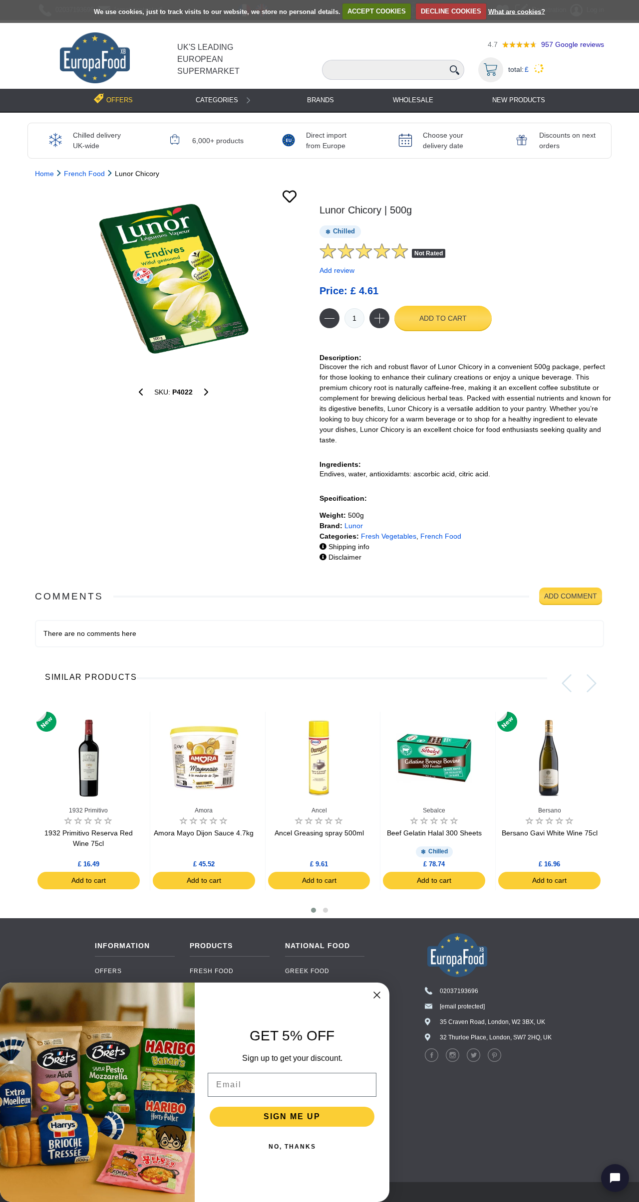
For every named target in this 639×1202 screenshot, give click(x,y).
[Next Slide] (592, 683)
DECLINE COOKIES (451, 11)
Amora (204, 810)
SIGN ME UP (292, 1116)
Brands (320, 100)
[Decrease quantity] (329, 318)
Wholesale (413, 100)
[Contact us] (615, 1178)
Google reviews (572, 44)
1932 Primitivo (88, 810)
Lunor (353, 526)
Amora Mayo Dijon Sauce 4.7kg (204, 833)
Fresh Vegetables (388, 536)
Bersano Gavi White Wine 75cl (550, 833)
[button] (314, 910)
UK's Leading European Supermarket (208, 59)
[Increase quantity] (379, 318)
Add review (337, 270)
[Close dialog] (376, 995)
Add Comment (570, 596)
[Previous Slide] (567, 683)
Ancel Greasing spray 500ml (319, 833)
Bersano (549, 810)
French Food (440, 536)
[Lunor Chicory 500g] (173, 279)
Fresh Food (212, 971)
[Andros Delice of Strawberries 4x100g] (141, 392)
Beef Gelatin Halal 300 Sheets (434, 833)
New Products (518, 100)
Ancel (319, 810)
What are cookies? (516, 11)
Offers (108, 971)
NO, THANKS (292, 1146)
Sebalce (434, 810)
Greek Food (307, 971)
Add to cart (443, 318)
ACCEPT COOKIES (376, 11)
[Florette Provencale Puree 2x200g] (206, 392)
